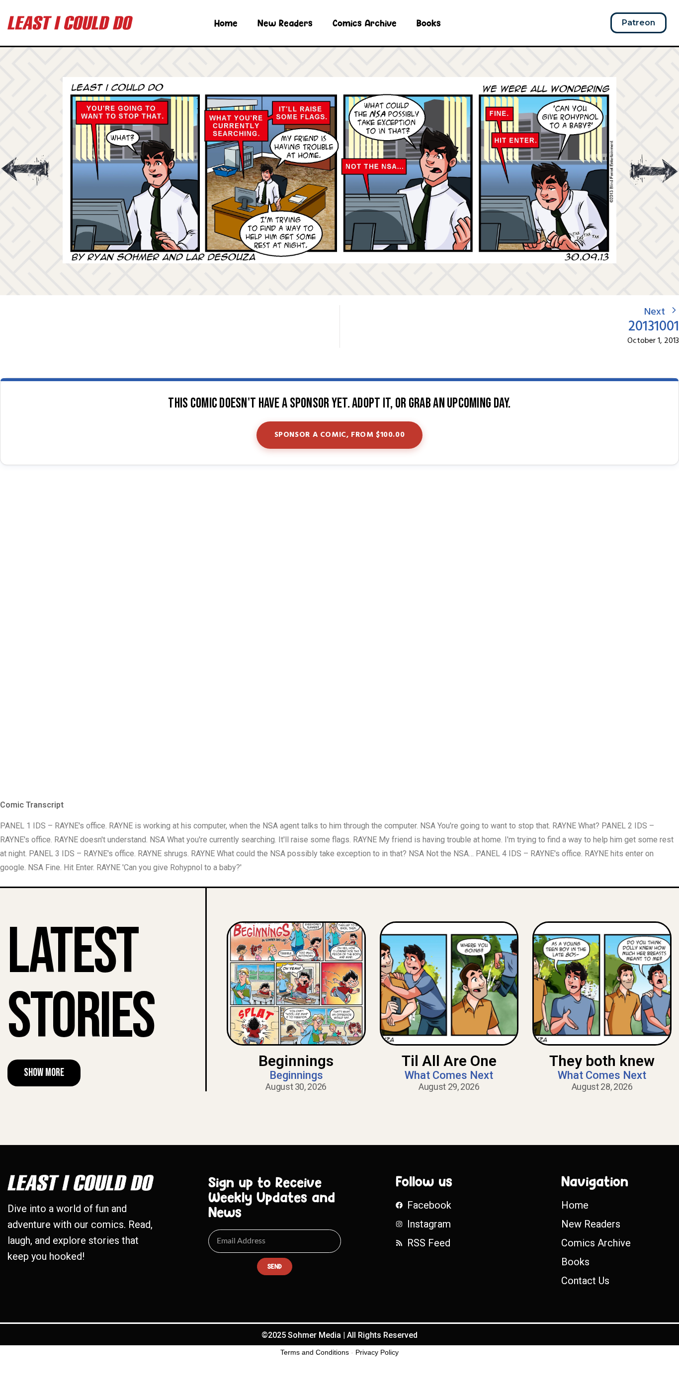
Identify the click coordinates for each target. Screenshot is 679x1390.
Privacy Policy (377, 1352)
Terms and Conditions (314, 1352)
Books (429, 23)
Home (226, 23)
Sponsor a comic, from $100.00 (339, 435)
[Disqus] (339, 633)
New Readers (285, 23)
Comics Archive (365, 23)
